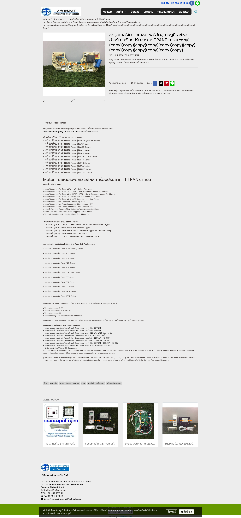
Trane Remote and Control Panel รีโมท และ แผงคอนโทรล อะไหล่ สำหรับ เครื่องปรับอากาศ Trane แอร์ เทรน (151, 92)
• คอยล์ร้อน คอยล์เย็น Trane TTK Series (58, 282)
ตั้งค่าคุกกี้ (172, 511)
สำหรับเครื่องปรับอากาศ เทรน (60, 137)
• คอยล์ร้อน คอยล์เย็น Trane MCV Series (59, 268)
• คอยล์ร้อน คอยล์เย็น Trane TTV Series (58, 277)
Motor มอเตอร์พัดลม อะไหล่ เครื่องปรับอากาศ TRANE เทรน (97, 179)
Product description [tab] (56, 122)
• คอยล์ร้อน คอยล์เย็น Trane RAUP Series (59, 291)
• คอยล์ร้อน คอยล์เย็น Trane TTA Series (58, 287)
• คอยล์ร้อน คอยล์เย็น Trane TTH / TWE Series (61, 272)
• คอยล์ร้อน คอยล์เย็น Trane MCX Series (59, 254)
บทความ (148, 12)
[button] (196, 11)
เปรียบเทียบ (138, 83)
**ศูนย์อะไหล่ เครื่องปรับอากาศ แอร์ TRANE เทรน (139, 90)
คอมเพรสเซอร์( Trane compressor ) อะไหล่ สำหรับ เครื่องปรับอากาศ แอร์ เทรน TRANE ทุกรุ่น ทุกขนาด (80, 303)
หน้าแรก (107, 12)
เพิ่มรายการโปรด (118, 83)
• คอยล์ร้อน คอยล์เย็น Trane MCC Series (59, 263)
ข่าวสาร (135, 12)
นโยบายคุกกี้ (66, 513)
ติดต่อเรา (184, 12)
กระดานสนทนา (165, 12)
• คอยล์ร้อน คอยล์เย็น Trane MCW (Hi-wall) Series (63, 249)
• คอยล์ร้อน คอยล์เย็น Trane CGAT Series (59, 296)
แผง (44, 244)
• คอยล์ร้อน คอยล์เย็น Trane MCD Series (59, 258)
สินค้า (120, 12)
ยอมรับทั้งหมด (186, 511)
